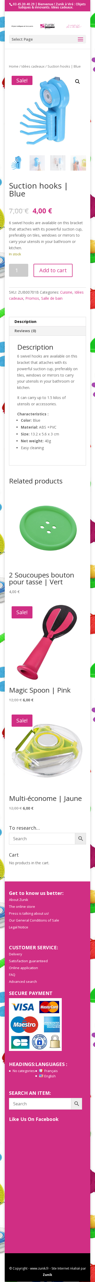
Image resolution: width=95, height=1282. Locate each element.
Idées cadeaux (33, 66)
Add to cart (53, 270)
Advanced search (23, 981)
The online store (22, 906)
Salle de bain (52, 298)
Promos (32, 298)
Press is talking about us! (29, 913)
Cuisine (66, 292)
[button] (77, 81)
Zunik (47, 1274)
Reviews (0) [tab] (25, 330)
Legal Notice (18, 927)
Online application (23, 967)
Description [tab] (25, 321)
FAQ (12, 974)
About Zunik (18, 899)
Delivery (15, 954)
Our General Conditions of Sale (34, 920)
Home (13, 66)
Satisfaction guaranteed (28, 961)
